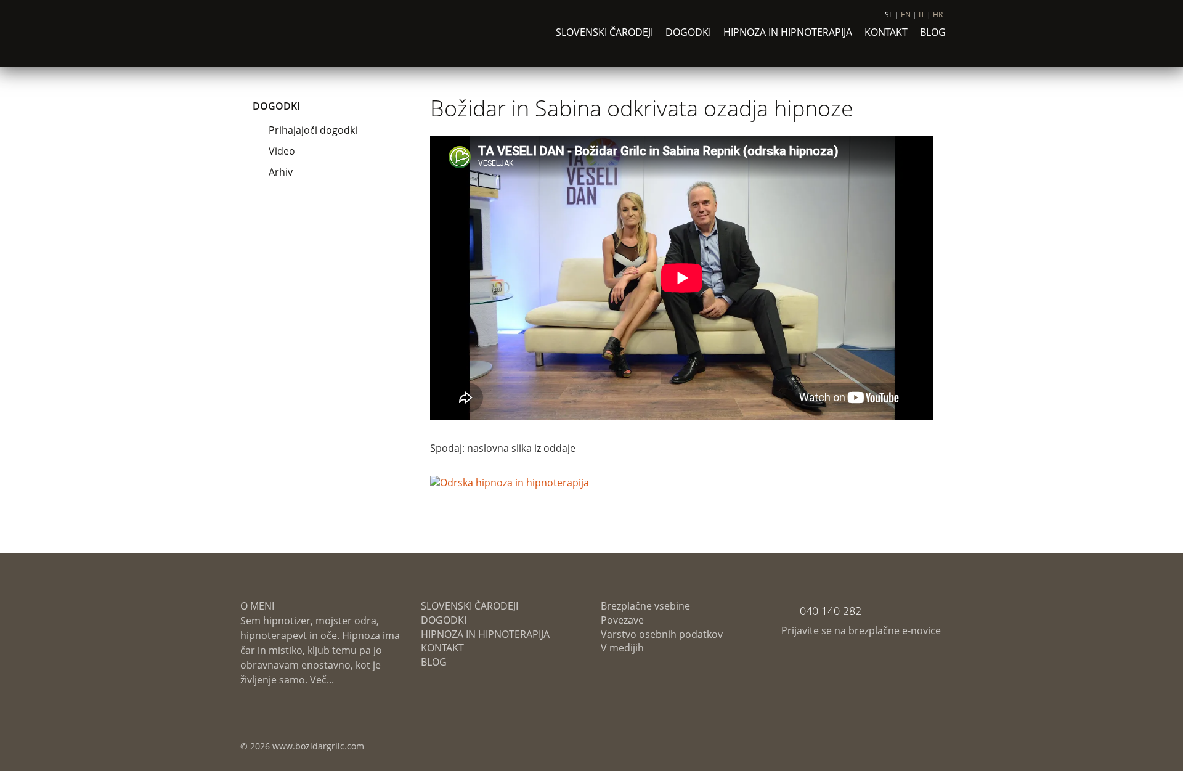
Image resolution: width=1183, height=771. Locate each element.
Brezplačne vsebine (645, 606)
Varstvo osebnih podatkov (662, 634)
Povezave (622, 620)
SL (889, 14)
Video (282, 151)
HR (938, 14)
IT (922, 14)
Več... (320, 680)
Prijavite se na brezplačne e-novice (861, 630)
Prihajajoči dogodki (313, 130)
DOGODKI (688, 32)
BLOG (933, 32)
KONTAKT (886, 32)
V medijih (622, 648)
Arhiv (281, 172)
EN (906, 14)
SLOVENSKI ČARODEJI (604, 32)
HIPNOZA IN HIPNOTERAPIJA (787, 32)
